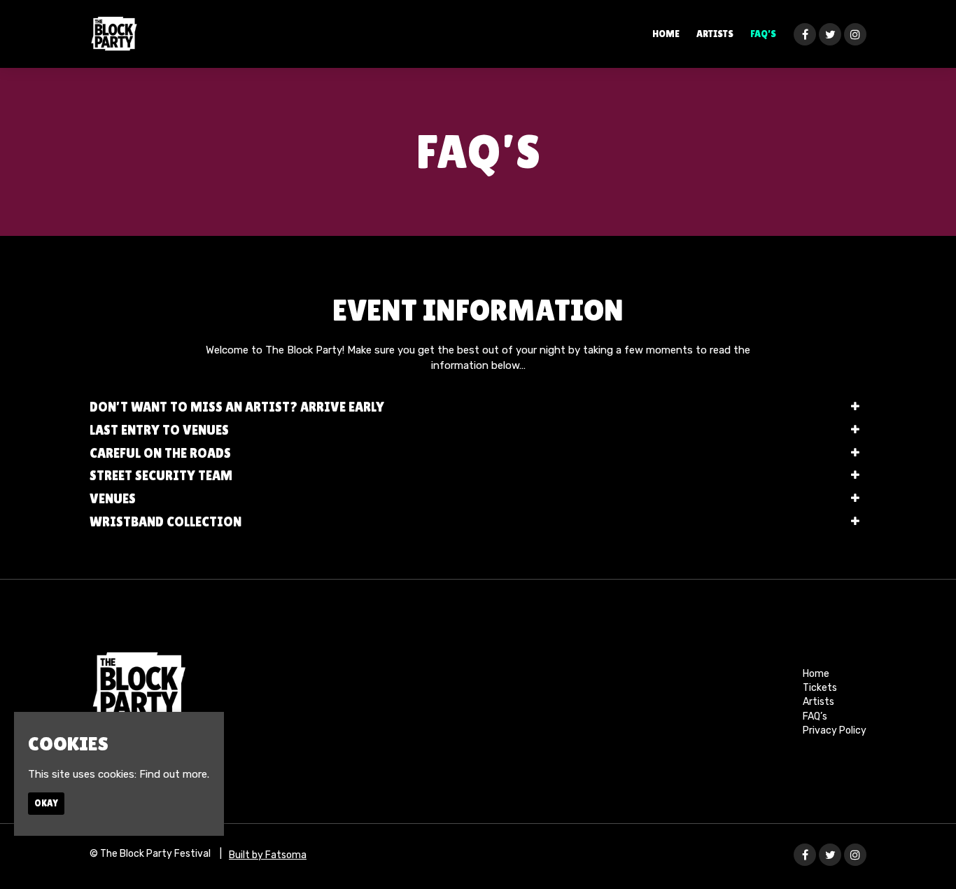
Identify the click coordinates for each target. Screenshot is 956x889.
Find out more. (174, 774)
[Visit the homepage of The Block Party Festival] (114, 34)
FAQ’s (763, 33)
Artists (714, 33)
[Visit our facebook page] (805, 35)
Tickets (820, 688)
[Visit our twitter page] (830, 35)
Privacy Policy (834, 730)
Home (666, 33)
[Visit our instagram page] (855, 35)
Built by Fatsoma (268, 855)
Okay (46, 803)
